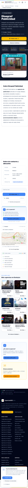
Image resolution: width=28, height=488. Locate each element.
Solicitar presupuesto (15, 202)
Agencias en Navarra (6, 443)
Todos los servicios (20, 419)
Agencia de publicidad (17, 182)
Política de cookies (16, 474)
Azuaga (16, 6)
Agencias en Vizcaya (6, 434)
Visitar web (14, 38)
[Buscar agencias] (19, 2)
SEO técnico (18, 425)
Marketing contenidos (20, 432)
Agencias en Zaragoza (6, 436)
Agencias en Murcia (5, 438)
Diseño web (17, 438)
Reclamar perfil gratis (13, 218)
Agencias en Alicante (6, 430)
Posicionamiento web (20, 421)
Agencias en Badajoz (9, 6)
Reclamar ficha (4, 460)
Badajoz (9, 32)
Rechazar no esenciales (10, 481)
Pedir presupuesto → (7, 412)
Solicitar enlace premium (10, 376)
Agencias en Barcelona (6, 423)
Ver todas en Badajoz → (14, 334)
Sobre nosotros (18, 460)
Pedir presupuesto (19, 464)
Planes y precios (5, 464)
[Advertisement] (14, 142)
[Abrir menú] (25, 2)
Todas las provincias (6, 419)
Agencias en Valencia (6, 425)
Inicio (2, 6)
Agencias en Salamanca (7, 451)
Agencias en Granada (6, 440)
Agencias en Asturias (6, 445)
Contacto (17, 462)
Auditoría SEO (18, 434)
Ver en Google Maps (14, 249)
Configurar (7, 484)
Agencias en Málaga (6, 432)
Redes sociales (18, 440)
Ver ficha (9, 295)
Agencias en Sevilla (5, 427)
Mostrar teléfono (14, 43)
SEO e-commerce (19, 430)
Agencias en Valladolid (6, 447)
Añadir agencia (18, 412)
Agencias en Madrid (6, 421)
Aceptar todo (8, 477)
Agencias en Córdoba (6, 453)
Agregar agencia (5, 462)
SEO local (17, 423)
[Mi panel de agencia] (22, 2)
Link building (18, 427)
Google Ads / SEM (19, 436)
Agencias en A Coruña (6, 449)
